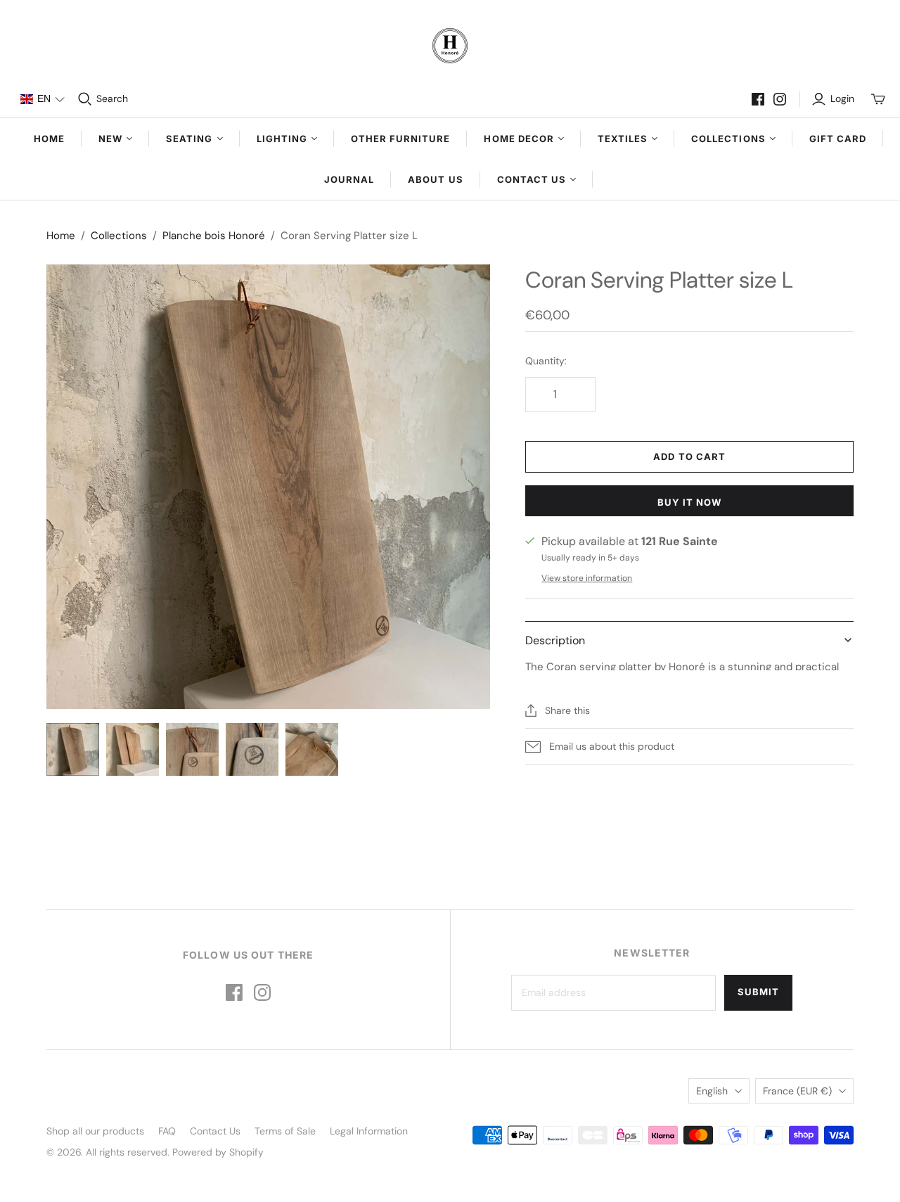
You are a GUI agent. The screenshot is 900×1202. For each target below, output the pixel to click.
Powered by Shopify (218, 1152)
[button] (42, 99)
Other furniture (401, 138)
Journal (349, 179)
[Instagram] (779, 99)
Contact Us (215, 1131)
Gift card (837, 138)
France (797, 1091)
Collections (119, 236)
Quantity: (546, 360)
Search (112, 98)
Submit (758, 991)
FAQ (167, 1131)
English (712, 1091)
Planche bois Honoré (213, 236)
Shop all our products (95, 1131)
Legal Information (369, 1131)
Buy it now (689, 502)
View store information (586, 578)
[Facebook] (758, 99)
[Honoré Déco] (450, 45)
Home (49, 138)
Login (842, 98)
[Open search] (85, 99)
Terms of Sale (285, 1131)
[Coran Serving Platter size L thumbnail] (72, 749)
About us (435, 179)
